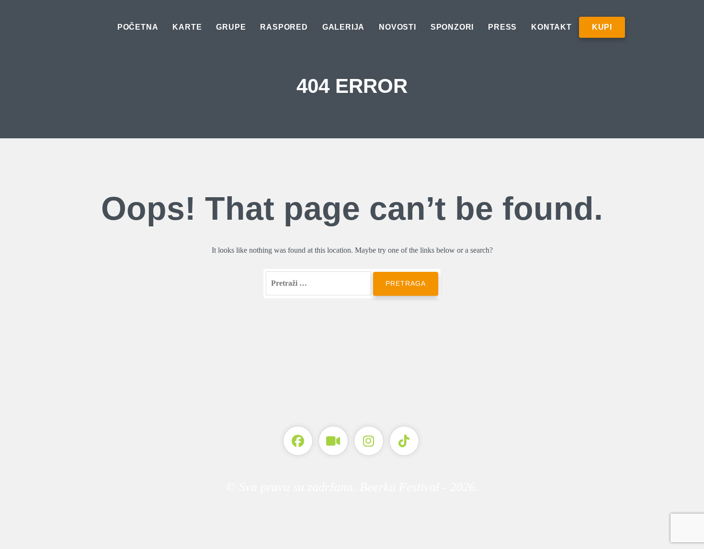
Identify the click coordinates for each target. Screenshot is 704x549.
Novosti (397, 27)
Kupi (602, 27)
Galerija (343, 27)
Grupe (231, 27)
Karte (187, 27)
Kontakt (551, 27)
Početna (138, 27)
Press (502, 27)
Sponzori (452, 27)
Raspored (283, 27)
